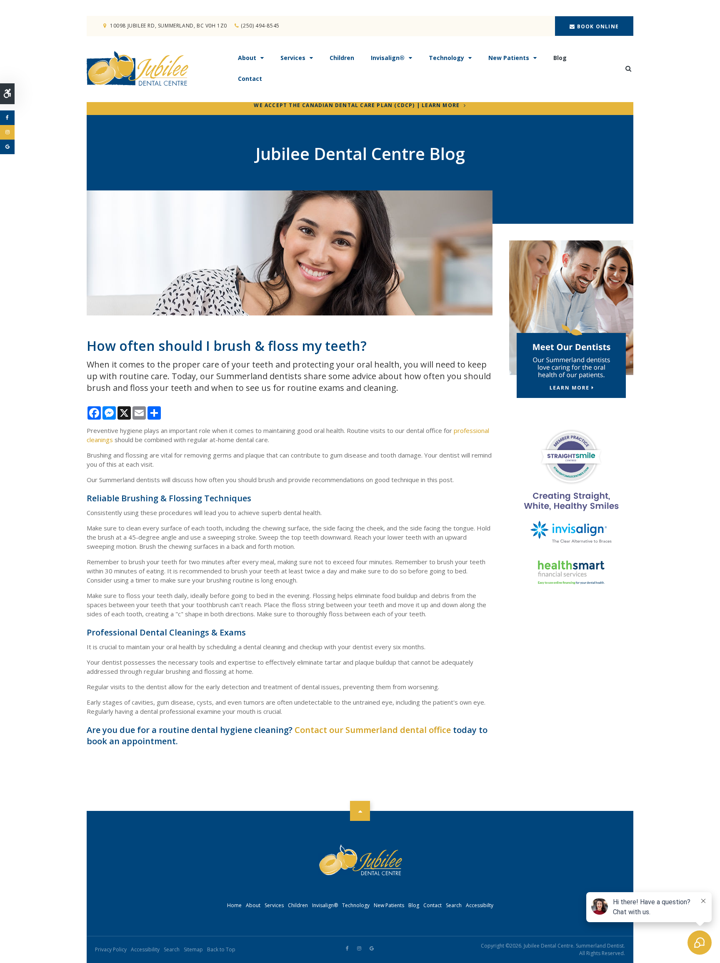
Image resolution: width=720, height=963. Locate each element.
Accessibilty (479, 905)
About (247, 58)
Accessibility (145, 949)
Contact (250, 79)
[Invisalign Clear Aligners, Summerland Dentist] (571, 532)
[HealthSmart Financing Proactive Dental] (571, 572)
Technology (446, 58)
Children (342, 58)
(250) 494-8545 (260, 25)
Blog (560, 58)
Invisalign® (388, 58)
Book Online (597, 26)
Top (360, 811)
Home (234, 905)
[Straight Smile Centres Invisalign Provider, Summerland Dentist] (571, 470)
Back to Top (221, 949)
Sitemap (193, 949)
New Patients (508, 58)
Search (454, 905)
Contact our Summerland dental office (373, 729)
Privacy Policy (111, 949)
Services (292, 58)
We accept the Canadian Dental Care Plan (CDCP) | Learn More (357, 106)
